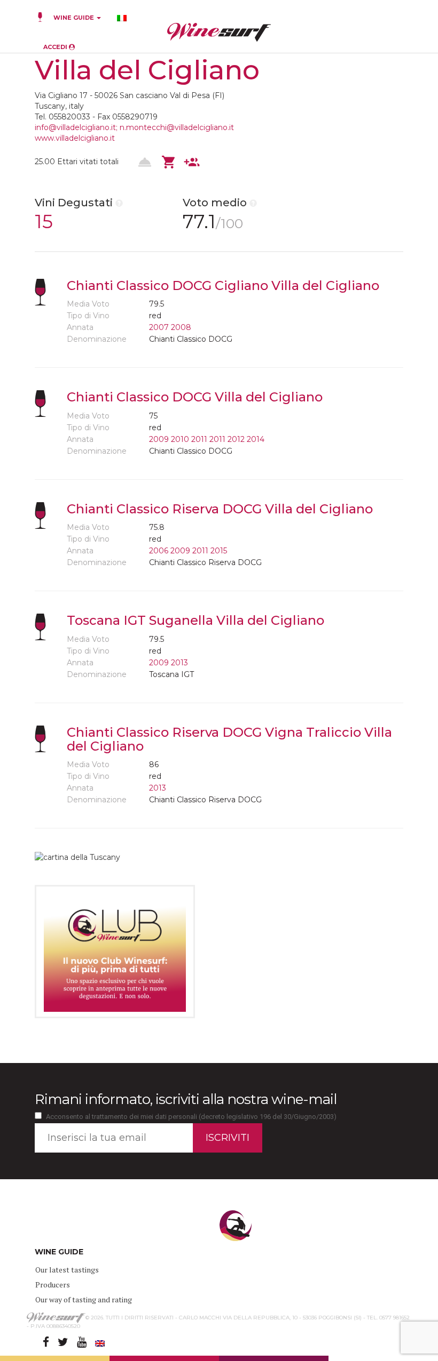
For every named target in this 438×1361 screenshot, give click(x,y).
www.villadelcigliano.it (75, 138)
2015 (218, 550)
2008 (181, 327)
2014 (255, 439)
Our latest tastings (67, 1270)
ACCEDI (56, 47)
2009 (159, 439)
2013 (179, 662)
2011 (199, 439)
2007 (159, 327)
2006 (158, 550)
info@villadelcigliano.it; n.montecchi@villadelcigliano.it (134, 127)
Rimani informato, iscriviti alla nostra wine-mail (186, 1099)
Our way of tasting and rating (83, 1299)
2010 (180, 439)
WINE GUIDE (74, 17)
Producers (52, 1284)
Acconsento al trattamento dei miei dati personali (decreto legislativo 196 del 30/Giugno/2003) (191, 1117)
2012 (236, 439)
